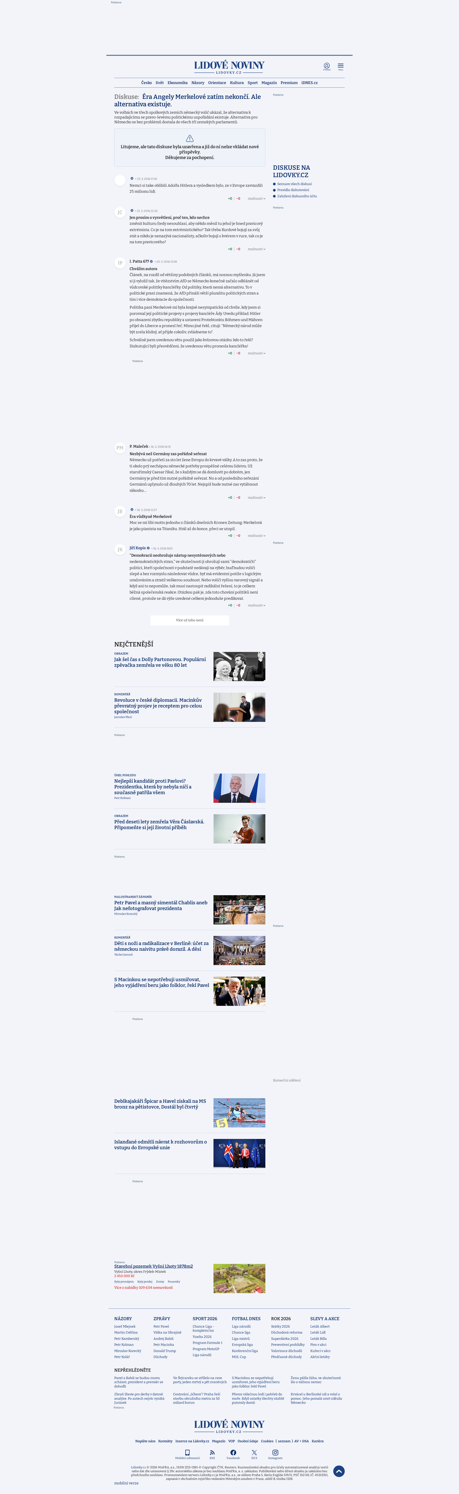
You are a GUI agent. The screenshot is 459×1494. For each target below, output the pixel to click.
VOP (231, 1441)
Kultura (237, 82)
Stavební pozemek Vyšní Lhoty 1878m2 (153, 1266)
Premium (289, 82)
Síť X (254, 1458)
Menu (340, 70)
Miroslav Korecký (127, 1351)
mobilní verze (126, 1483)
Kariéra (318, 1441)
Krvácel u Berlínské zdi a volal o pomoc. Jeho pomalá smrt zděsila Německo (316, 1398)
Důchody (160, 1357)
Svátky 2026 (280, 1326)
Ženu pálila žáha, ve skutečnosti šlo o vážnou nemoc (316, 1380)
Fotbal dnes (246, 1318)
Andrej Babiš (163, 1339)
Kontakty (165, 1441)
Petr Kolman (124, 1345)
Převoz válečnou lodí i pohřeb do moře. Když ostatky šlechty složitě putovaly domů (258, 1398)
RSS (212, 1458)
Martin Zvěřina (126, 1332)
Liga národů (202, 1355)
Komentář (122, 694)
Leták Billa (318, 1339)
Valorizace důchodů (286, 1351)
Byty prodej (144, 1281)
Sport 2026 (205, 1318)
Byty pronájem (124, 1281)
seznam (284, 1441)
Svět (160, 82)
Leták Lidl (318, 1332)
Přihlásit (327, 70)
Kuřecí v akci (320, 1351)
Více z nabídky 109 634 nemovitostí (143, 1287)
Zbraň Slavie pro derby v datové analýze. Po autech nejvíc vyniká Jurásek (139, 1398)
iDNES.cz (309, 82)
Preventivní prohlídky (288, 1345)
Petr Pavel (161, 1326)
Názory (197, 82)
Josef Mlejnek (125, 1326)
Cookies (267, 1441)
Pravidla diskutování (293, 190)
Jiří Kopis (138, 548)
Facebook (233, 1458)
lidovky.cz (229, 1426)
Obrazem (121, 653)
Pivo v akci (318, 1345)
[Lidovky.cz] (229, 67)
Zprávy (161, 1318)
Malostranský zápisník (133, 897)
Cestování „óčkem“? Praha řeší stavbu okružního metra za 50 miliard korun (196, 1398)
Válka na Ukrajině (167, 1332)
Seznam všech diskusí (294, 184)
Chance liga (241, 1332)
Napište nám (145, 1441)
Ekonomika (178, 82)
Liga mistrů (241, 1339)
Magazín (269, 82)
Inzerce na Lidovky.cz (192, 1441)
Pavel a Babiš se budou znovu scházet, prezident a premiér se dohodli (138, 1382)
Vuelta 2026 (202, 1337)
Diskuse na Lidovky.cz (291, 171)
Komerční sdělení (287, 1080)
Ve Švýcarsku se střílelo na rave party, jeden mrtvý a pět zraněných (200, 1380)
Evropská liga (242, 1345)
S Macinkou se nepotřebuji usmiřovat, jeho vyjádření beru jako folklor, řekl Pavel (256, 1382)
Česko (146, 82)
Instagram (275, 1458)
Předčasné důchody (286, 1357)
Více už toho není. (190, 620)
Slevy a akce (324, 1318)
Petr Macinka (163, 1345)
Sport (253, 82)
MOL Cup (239, 1357)
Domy (160, 1281)
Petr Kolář (122, 1357)
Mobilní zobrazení (187, 1458)
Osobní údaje (248, 1441)
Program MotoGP (206, 1349)
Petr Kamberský (126, 1339)
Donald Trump (164, 1351)
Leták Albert (320, 1326)
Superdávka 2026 (284, 1339)
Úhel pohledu (125, 775)
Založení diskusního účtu (297, 196)
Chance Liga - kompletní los (203, 1328)
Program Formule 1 (207, 1343)
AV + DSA (301, 1441)
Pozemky (174, 1281)
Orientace (217, 82)
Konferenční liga (245, 1351)
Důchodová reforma (286, 1332)
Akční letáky (320, 1357)
